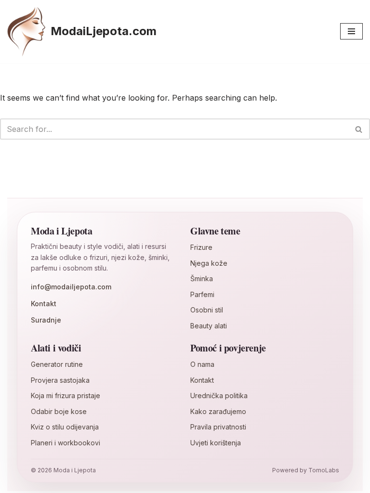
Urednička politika (219, 395)
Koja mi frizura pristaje (65, 395)
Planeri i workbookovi (65, 443)
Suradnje (46, 320)
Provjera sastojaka (60, 380)
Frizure (201, 247)
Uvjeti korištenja (215, 443)
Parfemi (202, 294)
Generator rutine (57, 364)
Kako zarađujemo (218, 411)
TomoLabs (323, 470)
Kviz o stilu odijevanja (65, 427)
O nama (202, 364)
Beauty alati (208, 326)
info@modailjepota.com (71, 287)
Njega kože (208, 263)
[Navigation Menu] (351, 31)
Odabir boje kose (59, 411)
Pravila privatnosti (218, 427)
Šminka (201, 278)
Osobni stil (206, 310)
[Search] (359, 129)
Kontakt (43, 303)
